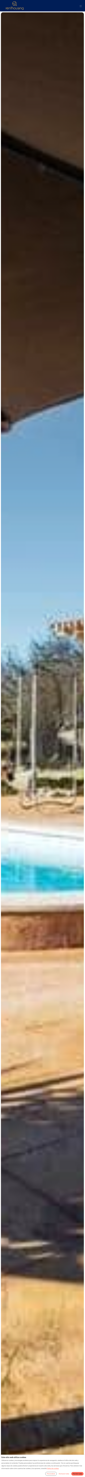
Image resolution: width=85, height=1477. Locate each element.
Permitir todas (77, 1474)
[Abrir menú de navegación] (81, 6)
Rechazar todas (64, 1474)
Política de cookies (53, 1468)
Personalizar (51, 1474)
